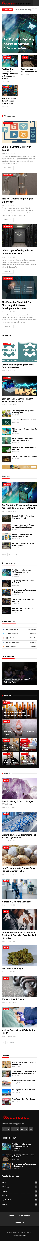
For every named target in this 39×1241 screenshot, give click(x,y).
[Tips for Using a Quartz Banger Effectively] (19, 788)
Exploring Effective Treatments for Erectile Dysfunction (19, 836)
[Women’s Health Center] (19, 986)
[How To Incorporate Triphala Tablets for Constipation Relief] (19, 855)
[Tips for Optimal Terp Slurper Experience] (19, 184)
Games (25, 57)
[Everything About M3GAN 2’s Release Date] (6, 610)
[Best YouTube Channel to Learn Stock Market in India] (19, 386)
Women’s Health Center (13, 999)
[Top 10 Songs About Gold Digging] (6, 459)
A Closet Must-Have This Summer (27, 747)
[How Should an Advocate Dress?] (10, 758)
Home (11, 1215)
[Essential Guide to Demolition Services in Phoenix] (6, 518)
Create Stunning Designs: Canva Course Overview (18, 366)
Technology (7, 123)
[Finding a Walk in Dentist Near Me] (6, 1092)
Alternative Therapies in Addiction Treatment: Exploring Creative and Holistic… (19, 935)
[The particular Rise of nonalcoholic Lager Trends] (19, 709)
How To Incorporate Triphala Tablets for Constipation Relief (19, 869)
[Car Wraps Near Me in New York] (6, 1083)
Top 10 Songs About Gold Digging (24, 456)
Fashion (6, 702)
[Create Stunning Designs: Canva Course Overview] (19, 352)
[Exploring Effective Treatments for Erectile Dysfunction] (19, 822)
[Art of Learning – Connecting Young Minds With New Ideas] (6, 440)
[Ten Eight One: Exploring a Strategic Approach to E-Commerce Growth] (10, 61)
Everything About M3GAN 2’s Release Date (17, 680)
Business (6, 57)
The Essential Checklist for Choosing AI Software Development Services (16, 305)
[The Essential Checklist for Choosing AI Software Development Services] (19, 287)
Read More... (7, 168)
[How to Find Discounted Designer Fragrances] (6, 1064)
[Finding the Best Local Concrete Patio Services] (6, 545)
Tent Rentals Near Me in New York (24, 1099)
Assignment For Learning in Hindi (24, 420)
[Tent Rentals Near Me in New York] (6, 1101)
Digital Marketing (7, 1200)
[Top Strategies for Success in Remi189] (29, 61)
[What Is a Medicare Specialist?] (19, 889)
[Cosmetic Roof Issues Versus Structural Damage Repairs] (6, 527)
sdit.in (25, 1235)
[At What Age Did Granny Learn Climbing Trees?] (6, 413)
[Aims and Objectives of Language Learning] (6, 449)
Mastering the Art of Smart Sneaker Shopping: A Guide (9, 749)
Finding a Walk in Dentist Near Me (24, 1090)
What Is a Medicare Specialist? (17, 901)
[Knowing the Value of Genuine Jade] (19, 728)
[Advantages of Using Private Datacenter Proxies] (19, 235)
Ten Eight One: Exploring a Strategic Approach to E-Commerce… (21, 572)
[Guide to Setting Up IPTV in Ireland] (19, 132)
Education (7, 343)
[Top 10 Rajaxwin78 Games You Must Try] (6, 601)
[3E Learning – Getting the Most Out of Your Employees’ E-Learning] (6, 431)
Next (12, 1042)
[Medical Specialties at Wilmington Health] (19, 1017)
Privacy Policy (24, 1215)
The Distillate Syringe (12, 968)
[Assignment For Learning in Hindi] (6, 422)
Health (5, 780)
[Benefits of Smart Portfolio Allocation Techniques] (6, 536)
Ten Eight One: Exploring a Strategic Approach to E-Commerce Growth (19, 44)
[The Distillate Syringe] (19, 955)
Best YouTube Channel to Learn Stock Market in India (17, 400)
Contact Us (19, 1223)
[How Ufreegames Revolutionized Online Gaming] (10, 90)
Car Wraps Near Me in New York (23, 1080)
